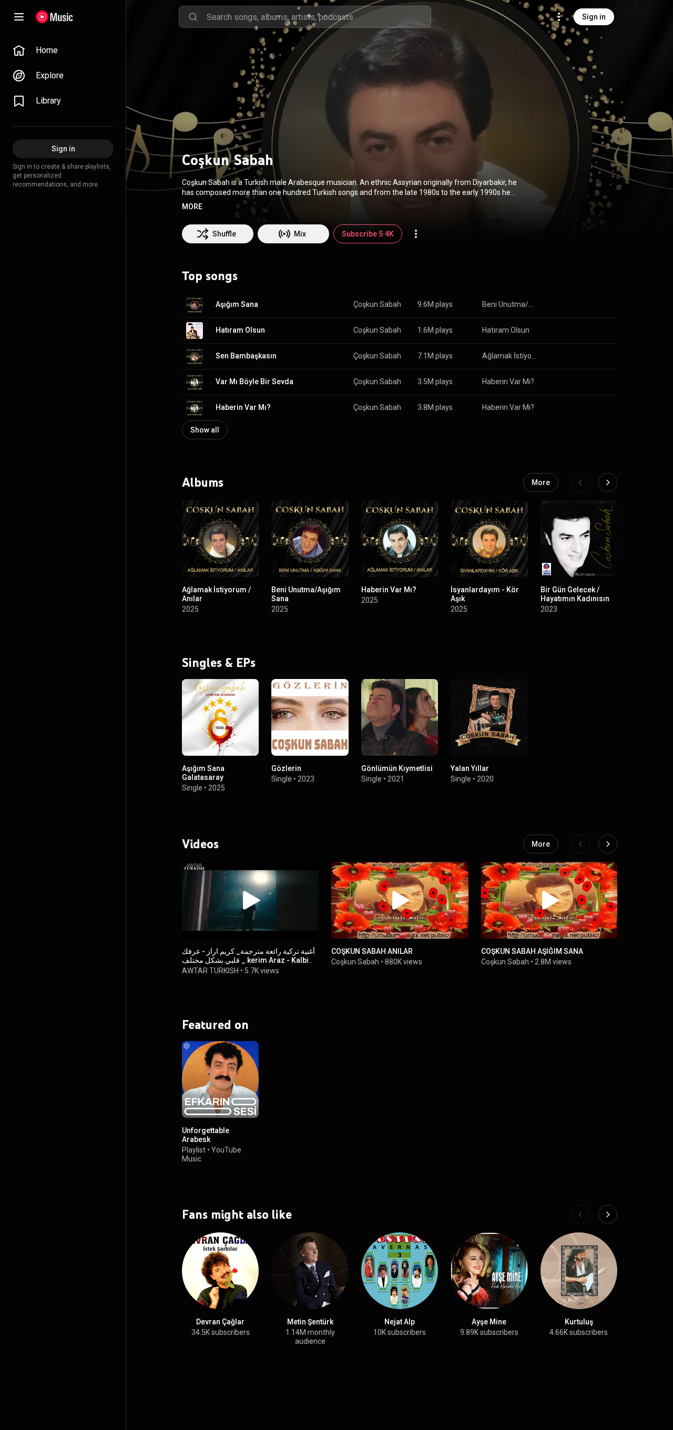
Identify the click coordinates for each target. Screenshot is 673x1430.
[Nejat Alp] (399, 1270)
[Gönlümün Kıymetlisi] (399, 717)
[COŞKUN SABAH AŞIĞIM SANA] (549, 900)
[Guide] (19, 17)
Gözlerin (286, 769)
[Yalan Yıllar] (489, 717)
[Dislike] (576, 304)
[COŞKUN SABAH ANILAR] (399, 900)
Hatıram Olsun (240, 330)
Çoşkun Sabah (377, 304)
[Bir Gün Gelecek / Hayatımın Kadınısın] (579, 538)
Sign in (594, 17)
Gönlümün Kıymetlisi (397, 769)
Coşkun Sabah (377, 330)
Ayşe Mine (489, 1322)
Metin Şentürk (310, 1322)
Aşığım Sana (237, 304)
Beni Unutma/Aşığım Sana (510, 304)
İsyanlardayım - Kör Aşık (485, 594)
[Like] (556, 304)
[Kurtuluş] (579, 1270)
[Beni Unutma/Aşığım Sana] (309, 538)
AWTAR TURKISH (210, 970)
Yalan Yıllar (470, 769)
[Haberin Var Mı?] (399, 538)
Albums (202, 482)
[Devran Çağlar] (220, 1270)
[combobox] (319, 16)
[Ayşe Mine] (489, 1270)
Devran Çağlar (220, 1322)
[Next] (608, 482)
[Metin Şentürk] (309, 1270)
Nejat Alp (399, 1322)
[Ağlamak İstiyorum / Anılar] (220, 538)
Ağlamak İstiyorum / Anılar (510, 356)
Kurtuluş (579, 1322)
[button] (192, 206)
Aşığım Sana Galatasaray (203, 773)
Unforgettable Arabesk (205, 1135)
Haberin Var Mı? (508, 381)
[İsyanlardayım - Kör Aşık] (489, 538)
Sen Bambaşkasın (246, 356)
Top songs (210, 276)
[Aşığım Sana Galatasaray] (220, 717)
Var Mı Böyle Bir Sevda (254, 381)
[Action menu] (415, 233)
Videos (200, 844)
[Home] (54, 17)
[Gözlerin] (309, 717)
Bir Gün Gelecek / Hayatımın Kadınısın (575, 594)
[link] (63, 50)
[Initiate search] (193, 16)
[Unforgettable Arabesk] (220, 1079)
